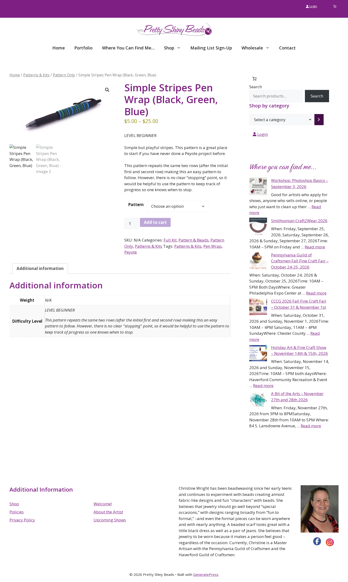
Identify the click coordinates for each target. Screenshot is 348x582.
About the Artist (108, 512)
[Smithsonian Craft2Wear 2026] (258, 227)
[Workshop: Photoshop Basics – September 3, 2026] (258, 187)
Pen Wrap (212, 246)
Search (255, 86)
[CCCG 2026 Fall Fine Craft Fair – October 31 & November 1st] (258, 307)
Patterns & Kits (36, 75)
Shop (169, 48)
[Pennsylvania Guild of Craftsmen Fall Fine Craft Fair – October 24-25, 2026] (258, 261)
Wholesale (252, 48)
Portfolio (83, 48)
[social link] (317, 541)
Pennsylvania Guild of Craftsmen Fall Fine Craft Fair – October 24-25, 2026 (300, 261)
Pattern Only (64, 75)
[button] (107, 90)
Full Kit (170, 240)
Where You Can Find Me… (128, 48)
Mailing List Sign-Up (211, 48)
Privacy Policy (22, 520)
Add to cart (155, 222)
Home (58, 48)
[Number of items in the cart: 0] (335, 6)
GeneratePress (206, 574)
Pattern (136, 204)
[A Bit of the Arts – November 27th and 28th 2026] (258, 400)
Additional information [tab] (40, 268)
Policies (16, 512)
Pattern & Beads (193, 240)
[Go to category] (319, 119)
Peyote (130, 252)
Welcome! (103, 504)
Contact (287, 48)
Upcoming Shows (110, 520)
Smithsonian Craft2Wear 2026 (299, 220)
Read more (315, 247)
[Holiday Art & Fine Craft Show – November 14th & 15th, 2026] (258, 354)
